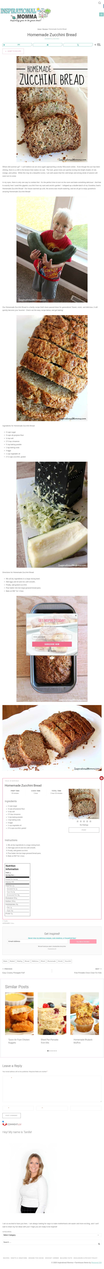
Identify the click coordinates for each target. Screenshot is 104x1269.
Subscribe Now (52, 644)
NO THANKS (52, 651)
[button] (52, 620)
